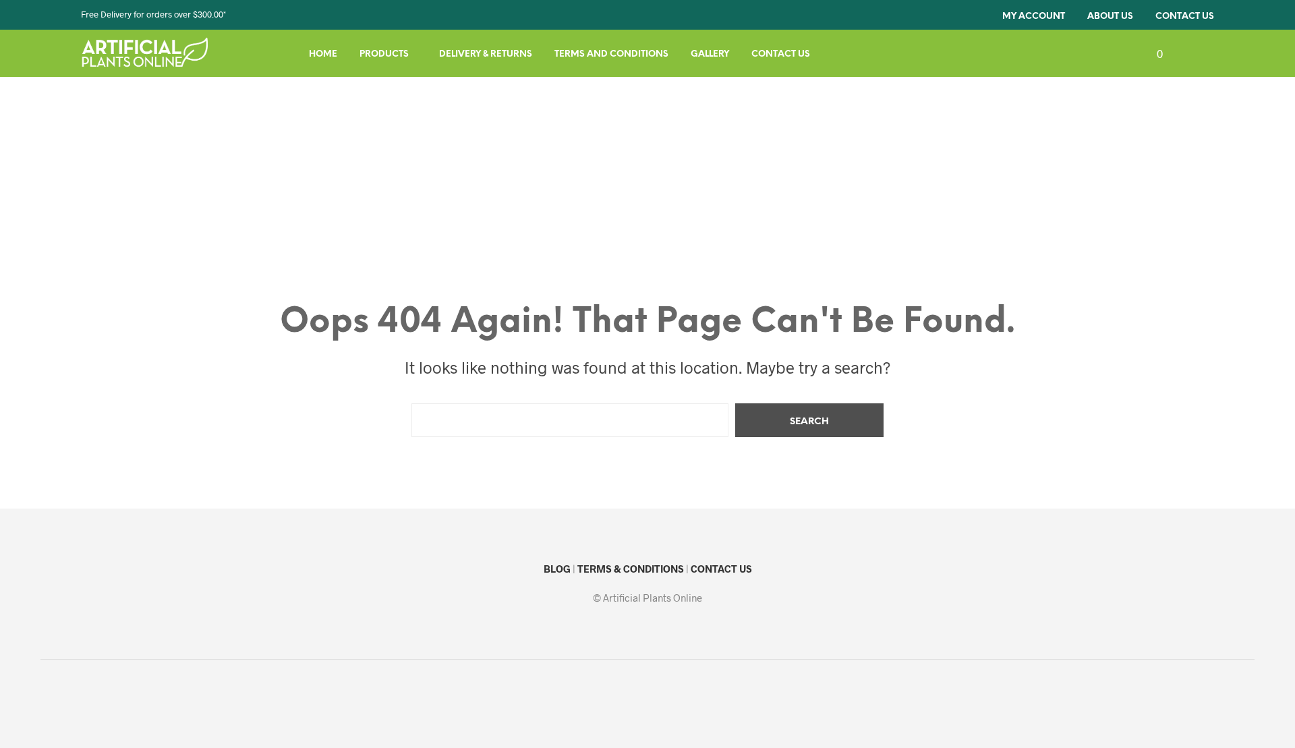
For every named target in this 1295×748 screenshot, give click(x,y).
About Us (1110, 16)
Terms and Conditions (611, 54)
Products (384, 54)
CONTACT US (721, 569)
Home (323, 54)
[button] (1152, 54)
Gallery (710, 54)
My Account (1033, 16)
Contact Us (1184, 16)
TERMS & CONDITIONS (630, 569)
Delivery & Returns (485, 54)
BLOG (557, 569)
